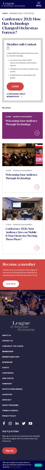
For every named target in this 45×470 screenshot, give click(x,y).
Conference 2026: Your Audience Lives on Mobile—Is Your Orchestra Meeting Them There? (22, 234)
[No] (42, 465)
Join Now (11, 284)
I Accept (38, 465)
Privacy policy (15, 467)
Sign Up (10, 450)
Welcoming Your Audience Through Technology (21, 122)
